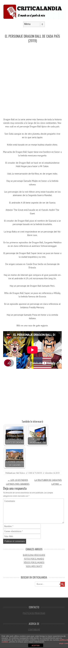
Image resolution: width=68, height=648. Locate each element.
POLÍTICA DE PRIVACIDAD (34, 613)
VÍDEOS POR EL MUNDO (34, 562)
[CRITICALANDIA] (34, 18)
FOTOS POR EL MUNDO (34, 559)
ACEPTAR (36, 645)
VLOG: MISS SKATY (34, 566)
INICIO (39, 473)
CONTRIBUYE (34, 629)
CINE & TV (32, 473)
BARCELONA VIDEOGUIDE (34, 555)
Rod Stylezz (20, 473)
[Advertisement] (34, 80)
